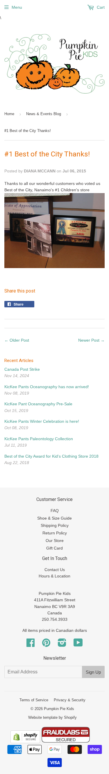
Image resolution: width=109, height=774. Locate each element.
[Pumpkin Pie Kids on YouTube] (78, 644)
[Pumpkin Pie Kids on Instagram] (62, 644)
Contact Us (54, 569)
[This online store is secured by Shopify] (25, 741)
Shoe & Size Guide (54, 518)
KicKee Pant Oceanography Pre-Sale (38, 404)
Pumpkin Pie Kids (59, 709)
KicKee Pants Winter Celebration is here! (41, 421)
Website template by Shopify (52, 717)
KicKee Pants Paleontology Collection (38, 438)
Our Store (55, 540)
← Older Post (16, 340)
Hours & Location (54, 576)
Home (9, 114)
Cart (100, 7)
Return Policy (54, 533)
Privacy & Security (69, 700)
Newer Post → (91, 340)
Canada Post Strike (22, 369)
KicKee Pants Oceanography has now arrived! (46, 386)
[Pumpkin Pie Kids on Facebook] (30, 644)
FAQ (55, 510)
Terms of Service (33, 700)
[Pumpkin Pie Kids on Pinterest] (46, 644)
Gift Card (54, 548)
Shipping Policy (55, 525)
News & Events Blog (43, 114)
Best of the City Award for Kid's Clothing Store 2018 (51, 456)
